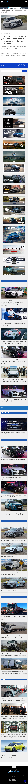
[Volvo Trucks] (14, 264)
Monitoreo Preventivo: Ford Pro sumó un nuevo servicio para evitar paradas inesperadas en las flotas (13, 323)
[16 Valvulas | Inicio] (6, 2)
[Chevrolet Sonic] (14, 193)
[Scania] (14, 183)
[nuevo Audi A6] (14, 127)
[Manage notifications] (25, 781)
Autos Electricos (5, 32)
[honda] (14, 172)
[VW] (14, 148)
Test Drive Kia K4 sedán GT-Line (9, 590)
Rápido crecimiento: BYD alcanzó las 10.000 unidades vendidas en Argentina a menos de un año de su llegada (13, 381)
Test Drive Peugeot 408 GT (7, 556)
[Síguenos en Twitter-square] (21, 65)
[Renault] (14, 223)
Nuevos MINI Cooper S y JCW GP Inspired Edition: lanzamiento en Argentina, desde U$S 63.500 (13, 361)
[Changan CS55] (14, 116)
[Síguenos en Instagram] (26, 65)
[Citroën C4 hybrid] (14, 274)
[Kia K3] (14, 138)
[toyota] (14, 214)
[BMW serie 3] (14, 243)
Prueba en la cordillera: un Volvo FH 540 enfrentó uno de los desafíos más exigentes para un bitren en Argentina (14, 618)
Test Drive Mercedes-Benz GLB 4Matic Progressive (13, 540)
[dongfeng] (14, 105)
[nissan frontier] (14, 253)
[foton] (14, 8)
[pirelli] (14, 95)
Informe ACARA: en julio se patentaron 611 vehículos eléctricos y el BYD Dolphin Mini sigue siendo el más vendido (12, 755)
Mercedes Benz (15, 32)
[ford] (14, 161)
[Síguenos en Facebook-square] (19, 65)
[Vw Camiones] (14, 204)
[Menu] (26, 2)
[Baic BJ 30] (14, 84)
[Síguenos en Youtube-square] (24, 65)
